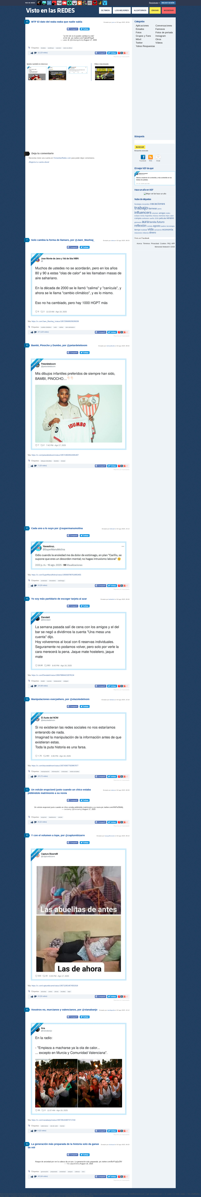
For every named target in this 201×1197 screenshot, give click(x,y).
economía (167, 229)
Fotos (139, 32)
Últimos (105, 10)
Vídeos (159, 42)
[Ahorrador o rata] (100, 3)
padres (163, 226)
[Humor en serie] (74, 3)
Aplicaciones (142, 25)
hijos (167, 216)
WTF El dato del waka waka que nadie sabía (56, 21)
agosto (156, 226)
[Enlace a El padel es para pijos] (78, 70)
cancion (58, 48)
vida (151, 229)
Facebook (142, 161)
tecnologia (170, 226)
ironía (142, 216)
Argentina (148, 216)
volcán (60, 817)
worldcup (51, 48)
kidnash (112, 529)
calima (61, 327)
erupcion (43, 817)
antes (50, 991)
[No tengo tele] (84, 3)
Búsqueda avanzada (141, 150)
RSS (150, 161)
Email (158, 161)
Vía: (30, 321)
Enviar (155, 10)
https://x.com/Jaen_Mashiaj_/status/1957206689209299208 (55, 321)
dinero (152, 232)
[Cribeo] (69, 3)
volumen (155, 213)
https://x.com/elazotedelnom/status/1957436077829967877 (55, 766)
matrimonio (52, 817)
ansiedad (44, 580)
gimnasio (137, 222)
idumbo (56, 461)
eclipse (137, 216)
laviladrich (112, 599)
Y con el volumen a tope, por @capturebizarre (58, 835)
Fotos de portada (164, 32)
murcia (62, 1126)
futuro (160, 221)
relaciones (138, 233)
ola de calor (54, 1126)
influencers (142, 212)
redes (168, 213)
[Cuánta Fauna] (79, 3)
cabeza (77, 1171)
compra (137, 218)
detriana (112, 699)
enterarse (65, 771)
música (155, 216)
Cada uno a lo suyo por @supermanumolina (57, 528)
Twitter (139, 42)
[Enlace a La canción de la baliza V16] (104, 73)
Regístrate (153, 3)
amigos (66, 681)
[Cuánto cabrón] (59, 3)
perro (159, 209)
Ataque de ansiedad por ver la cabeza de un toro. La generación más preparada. (67, 1162)
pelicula (162, 218)
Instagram (160, 36)
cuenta (49, 681)
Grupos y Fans (143, 36)
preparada (54, 1171)
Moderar (169, 10)
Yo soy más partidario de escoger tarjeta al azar (59, 598)
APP (173, 244)
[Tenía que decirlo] (95, 3)
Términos (146, 244)
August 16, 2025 (86, 1164)
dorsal (63, 461)
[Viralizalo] (105, 3)
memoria (162, 216)
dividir (43, 681)
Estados (140, 29)
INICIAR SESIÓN (168, 3)
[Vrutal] (64, 3)
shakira (43, 48)
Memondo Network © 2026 (165, 247)
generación (44, 1171)
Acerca (139, 244)
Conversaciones (163, 25)
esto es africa (67, 48)
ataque (70, 1171)
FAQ (169, 244)
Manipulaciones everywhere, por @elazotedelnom (60, 699)
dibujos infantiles (46, 461)
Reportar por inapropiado (121, 56)
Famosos (160, 29)
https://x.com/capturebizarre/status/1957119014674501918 (55, 986)
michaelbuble (111, 346)
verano (170, 218)
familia (152, 222)
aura (145, 222)
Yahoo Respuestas (145, 46)
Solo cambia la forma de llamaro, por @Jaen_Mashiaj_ (63, 240)
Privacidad (155, 244)
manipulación (45, 771)
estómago (61, 580)
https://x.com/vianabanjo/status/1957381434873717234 (53, 1120)
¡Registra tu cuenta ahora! (39, 162)
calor (55, 327)
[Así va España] (54, 3)
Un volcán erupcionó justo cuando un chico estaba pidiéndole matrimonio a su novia (59, 791)
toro (83, 1171)
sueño (152, 218)
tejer (69, 991)
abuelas (43, 991)
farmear (152, 208)
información (55, 771)
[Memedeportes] (49, 3)
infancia (146, 233)
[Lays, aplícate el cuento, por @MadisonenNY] (154, 185)
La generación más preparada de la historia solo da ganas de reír (63, 1146)
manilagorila (111, 1010)
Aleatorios (140, 10)
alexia (113, 240)
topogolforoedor (110, 836)
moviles (63, 991)
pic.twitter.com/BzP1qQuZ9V (110, 1162)
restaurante (57, 681)
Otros (158, 39)
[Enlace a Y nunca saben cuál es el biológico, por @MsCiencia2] (57, 73)
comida (149, 226)
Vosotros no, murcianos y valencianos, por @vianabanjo (64, 1009)
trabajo (141, 207)
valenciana (44, 1126)
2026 (157, 218)
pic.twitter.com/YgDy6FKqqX (82, 38)
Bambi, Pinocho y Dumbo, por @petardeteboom (59, 345)
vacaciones (157, 203)
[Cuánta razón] (44, 3)
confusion (145, 218)
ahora (56, 991)
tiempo (137, 230)
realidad (144, 230)
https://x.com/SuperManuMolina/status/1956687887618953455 (56, 575)
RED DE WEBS (30, 3)
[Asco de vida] (39, 3)
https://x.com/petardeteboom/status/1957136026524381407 (55, 455)
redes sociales (74, 771)
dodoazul (112, 1144)
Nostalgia (138, 204)
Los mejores (122, 10)
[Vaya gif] (90, 3)
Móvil (138, 39)
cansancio (158, 230)
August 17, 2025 (90, 40)
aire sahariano (70, 327)
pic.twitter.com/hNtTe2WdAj (112, 807)
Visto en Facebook (141, 238)
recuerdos (146, 204)
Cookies (163, 244)
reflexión (140, 225)
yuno (113, 22)
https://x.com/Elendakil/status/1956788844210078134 (53, 675)
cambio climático (46, 327)
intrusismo (52, 580)
